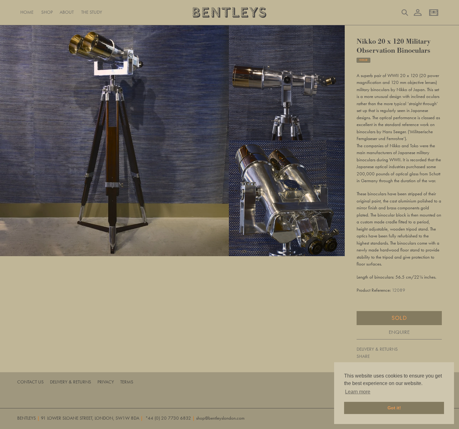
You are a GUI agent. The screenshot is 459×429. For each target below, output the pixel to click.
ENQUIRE (399, 332)
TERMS (126, 382)
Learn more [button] (357, 391)
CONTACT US (30, 382)
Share (363, 356)
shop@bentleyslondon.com (220, 418)
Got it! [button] (394, 407)
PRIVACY (105, 382)
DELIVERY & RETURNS (377, 349)
